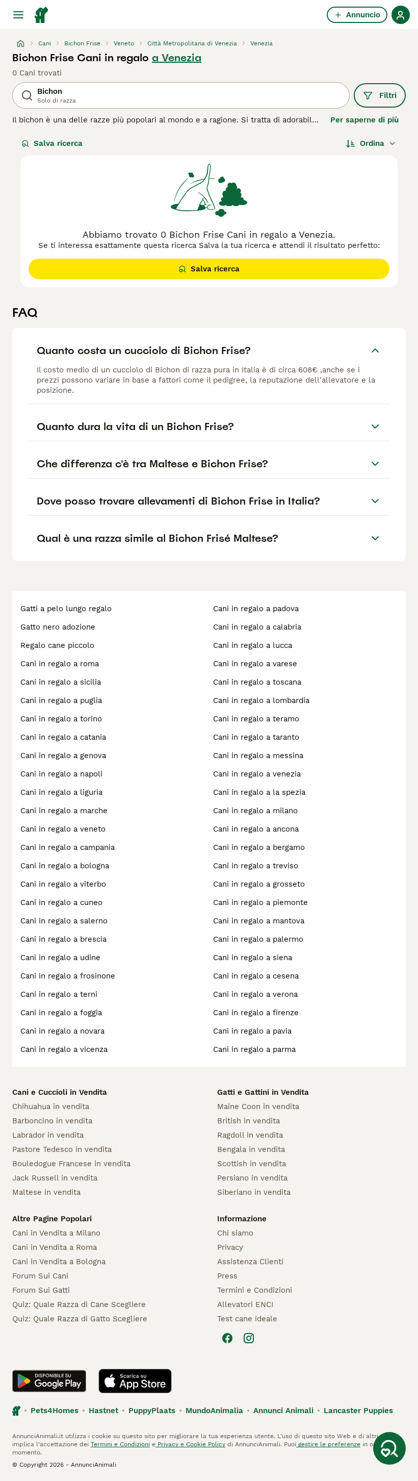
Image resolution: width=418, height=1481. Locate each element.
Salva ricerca (58, 143)
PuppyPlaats (151, 1410)
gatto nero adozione (57, 627)
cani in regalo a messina (258, 755)
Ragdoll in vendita (250, 1135)
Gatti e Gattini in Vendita (263, 1092)
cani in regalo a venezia (257, 774)
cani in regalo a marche (64, 810)
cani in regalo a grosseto (259, 884)
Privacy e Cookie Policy (190, 1444)
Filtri (388, 95)
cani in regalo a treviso (255, 865)
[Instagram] (249, 1338)
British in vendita (248, 1120)
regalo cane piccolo (57, 645)
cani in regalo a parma (254, 1049)
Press (227, 1276)
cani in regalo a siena (252, 957)
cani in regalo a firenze (256, 1012)
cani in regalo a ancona (256, 829)
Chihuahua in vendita (50, 1106)
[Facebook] (227, 1338)
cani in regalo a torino (61, 718)
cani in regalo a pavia (252, 1031)
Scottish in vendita (251, 1163)
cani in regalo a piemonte (260, 902)
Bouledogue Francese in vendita (71, 1163)
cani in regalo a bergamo (259, 847)
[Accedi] (400, 15)
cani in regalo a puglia (61, 700)
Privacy (230, 1247)
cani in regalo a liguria (61, 792)
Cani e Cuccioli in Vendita (59, 1092)
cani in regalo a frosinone (67, 976)
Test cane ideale (247, 1318)
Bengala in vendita (251, 1149)
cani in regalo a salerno (64, 920)
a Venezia (176, 58)
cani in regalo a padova (256, 608)
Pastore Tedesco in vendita (62, 1149)
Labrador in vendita (48, 1135)
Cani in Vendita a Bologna (59, 1261)
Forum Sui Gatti (41, 1290)
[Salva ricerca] (389, 1448)
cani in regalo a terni (58, 994)
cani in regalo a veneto (63, 829)
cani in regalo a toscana (257, 682)
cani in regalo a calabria (257, 627)
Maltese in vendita (46, 1192)
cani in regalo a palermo (258, 939)
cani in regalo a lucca (252, 645)
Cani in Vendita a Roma (54, 1247)
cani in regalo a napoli (61, 774)
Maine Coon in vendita (258, 1106)
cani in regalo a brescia (63, 939)
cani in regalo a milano (255, 810)
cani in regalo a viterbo (63, 884)
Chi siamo (235, 1233)
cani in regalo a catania (63, 737)
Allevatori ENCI (245, 1304)
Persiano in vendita (252, 1178)
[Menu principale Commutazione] (18, 15)
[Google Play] (49, 1381)
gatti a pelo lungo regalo (66, 608)
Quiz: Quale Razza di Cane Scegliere (79, 1304)
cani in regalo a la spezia (259, 792)
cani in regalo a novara (62, 1031)
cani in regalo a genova (63, 755)
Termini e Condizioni (254, 1290)
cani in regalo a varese (255, 663)
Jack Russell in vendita (54, 1178)
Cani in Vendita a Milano (56, 1233)
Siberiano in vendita (254, 1192)
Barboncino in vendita (52, 1120)
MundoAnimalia (214, 1410)
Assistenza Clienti (250, 1261)
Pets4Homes (55, 1410)
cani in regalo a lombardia (261, 700)
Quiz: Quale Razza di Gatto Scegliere (79, 1318)
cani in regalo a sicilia (60, 682)
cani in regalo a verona (255, 994)
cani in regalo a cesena (256, 976)
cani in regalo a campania (67, 847)
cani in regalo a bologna (64, 865)
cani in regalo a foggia (61, 1012)
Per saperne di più (364, 119)
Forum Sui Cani (40, 1276)
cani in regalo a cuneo (61, 902)
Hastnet (103, 1410)
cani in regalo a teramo (256, 718)
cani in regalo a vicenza (64, 1049)
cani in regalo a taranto (256, 737)
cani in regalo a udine (60, 957)
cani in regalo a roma (59, 663)
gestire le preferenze (328, 1444)
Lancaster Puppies (358, 1410)
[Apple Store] (135, 1381)
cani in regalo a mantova (258, 920)
